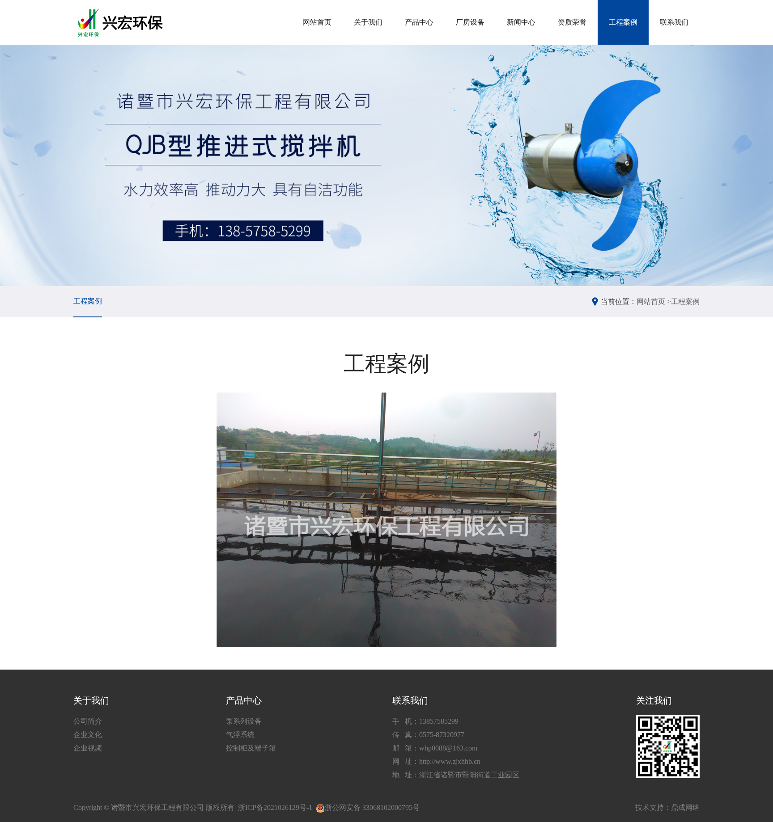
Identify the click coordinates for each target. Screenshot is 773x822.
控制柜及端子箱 (251, 748)
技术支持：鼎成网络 (667, 807)
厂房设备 (470, 22)
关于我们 (368, 22)
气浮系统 (240, 734)
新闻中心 (521, 22)
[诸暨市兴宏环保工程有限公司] (121, 22)
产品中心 (419, 22)
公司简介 (87, 721)
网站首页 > (654, 301)
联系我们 (674, 22)
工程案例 (623, 22)
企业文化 (87, 734)
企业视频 (87, 748)
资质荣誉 (572, 22)
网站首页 (317, 22)
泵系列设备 (244, 721)
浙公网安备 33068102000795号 (372, 807)
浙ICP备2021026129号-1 (275, 807)
